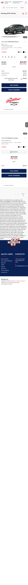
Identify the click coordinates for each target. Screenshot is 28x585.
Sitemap (18, 530)
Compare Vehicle (8, 109)
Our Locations (5, 519)
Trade (2, 514)
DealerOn (13, 530)
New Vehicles (4, 508)
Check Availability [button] (14, 90)
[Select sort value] (26, 13)
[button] (26, 28)
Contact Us (4, 521)
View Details (14, 85)
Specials (3, 512)
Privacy (23, 530)
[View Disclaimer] (14, 57)
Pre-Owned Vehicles (6, 510)
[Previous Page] (16, 443)
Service (3, 516)
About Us (3, 517)
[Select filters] (23, 13)
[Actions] (25, 41)
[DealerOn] (4, 528)
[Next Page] (18, 443)
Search (22, 7)
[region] (14, 75)
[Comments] (25, 57)
